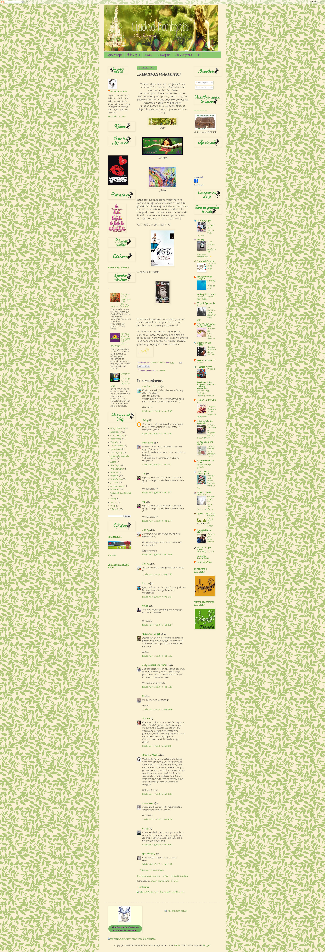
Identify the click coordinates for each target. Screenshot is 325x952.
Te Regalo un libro (206, 294)
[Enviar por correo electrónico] (138, 366)
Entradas (202, 82)
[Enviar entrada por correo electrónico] (180, 362)
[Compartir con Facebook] (146, 366)
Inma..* (145, 583)
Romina (146, 718)
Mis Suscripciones (184, 55)
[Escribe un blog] (141, 366)
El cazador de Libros (204, 531)
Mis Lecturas (117, 468)
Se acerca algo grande (204, 466)
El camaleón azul (205, 261)
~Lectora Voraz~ (150, 386)
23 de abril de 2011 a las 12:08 (157, 794)
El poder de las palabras (205, 422)
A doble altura (204, 366)
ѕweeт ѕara (147, 803)
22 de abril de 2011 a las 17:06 (157, 656)
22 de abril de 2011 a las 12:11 (156, 464)
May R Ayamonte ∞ (206, 304)
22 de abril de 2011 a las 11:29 (156, 433)
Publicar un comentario (152, 870)
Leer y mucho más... (206, 360)
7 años (200, 362)
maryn (145, 828)
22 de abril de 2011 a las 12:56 (157, 574)
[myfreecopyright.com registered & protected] (132, 938)
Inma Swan (147, 442)
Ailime (177, 945)
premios (114, 482)
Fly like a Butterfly (206, 513)
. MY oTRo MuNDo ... (206, 401)
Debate (114, 442)
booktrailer (116, 432)
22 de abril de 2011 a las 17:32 (157, 686)
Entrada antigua (179, 876)
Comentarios (204, 87)
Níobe (145, 605)
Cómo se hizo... (117, 435)
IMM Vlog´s (133, 55)
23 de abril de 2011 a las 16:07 (157, 819)
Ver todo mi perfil (117, 116)
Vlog (112, 505)
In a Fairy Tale (204, 562)
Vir (143, 473)
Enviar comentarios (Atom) (164, 881)
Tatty (145, 420)
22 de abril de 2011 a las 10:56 (157, 411)
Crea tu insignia (199, 185)
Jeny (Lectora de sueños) (155, 665)
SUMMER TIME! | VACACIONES (211, 285)
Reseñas (148, 55)
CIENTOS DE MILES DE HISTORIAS (206, 325)
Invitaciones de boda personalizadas (211, 451)
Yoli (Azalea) (148, 853)
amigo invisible (117, 428)
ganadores (115, 449)
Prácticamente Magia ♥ (204, 277)
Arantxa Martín (150, 755)
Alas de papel (204, 220)
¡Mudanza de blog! (211, 266)
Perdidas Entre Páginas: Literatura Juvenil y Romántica (206, 385)
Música (114, 472)
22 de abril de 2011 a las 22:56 (157, 709)
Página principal (114, 55)
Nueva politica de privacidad (205, 298)
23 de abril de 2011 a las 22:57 (157, 844)
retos (113, 498)
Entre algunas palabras (204, 493)
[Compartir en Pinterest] (148, 366)
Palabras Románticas (203, 557)
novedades (116, 479)
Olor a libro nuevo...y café (203, 472)
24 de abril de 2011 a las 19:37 (157, 864)
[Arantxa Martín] (196, 182)
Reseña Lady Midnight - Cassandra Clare (205, 393)
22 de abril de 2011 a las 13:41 (157, 596)
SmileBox (112, 555)
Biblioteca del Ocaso (204, 343)
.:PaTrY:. (146, 529)
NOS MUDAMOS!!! (205, 551)
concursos (160, 370)
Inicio (165, 876)
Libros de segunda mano (119, 457)
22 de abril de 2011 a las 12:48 (157, 554)
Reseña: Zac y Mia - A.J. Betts (211, 520)
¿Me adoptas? (164, 55)
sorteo (113, 502)
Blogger (206, 945)
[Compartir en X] (143, 366)
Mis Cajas (115, 465)
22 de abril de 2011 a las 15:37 (157, 625)
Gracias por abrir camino (211, 538)
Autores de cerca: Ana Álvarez (211, 333)
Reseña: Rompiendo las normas (211, 351)
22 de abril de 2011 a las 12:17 (156, 492)
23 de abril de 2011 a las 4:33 (156, 746)
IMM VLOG (116, 452)
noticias (114, 475)
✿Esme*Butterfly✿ (151, 634)
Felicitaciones (117, 445)
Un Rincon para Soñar (205, 443)
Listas (113, 461)
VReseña (114, 509)
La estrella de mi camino (205, 461)
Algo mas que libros (204, 548)
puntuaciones (117, 486)
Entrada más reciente (148, 876)
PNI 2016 (211, 369)
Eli (143, 695)
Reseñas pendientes (120, 493)
